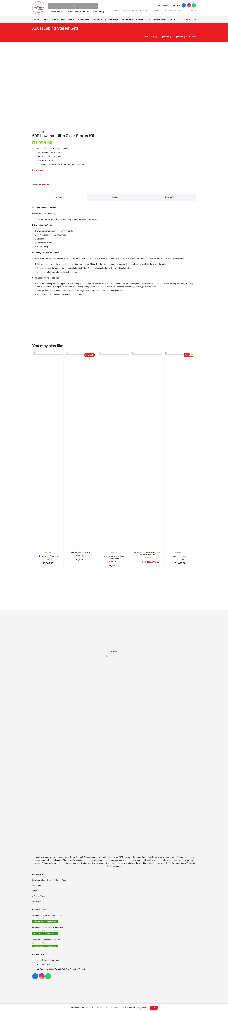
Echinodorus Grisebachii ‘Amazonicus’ (48, 927)
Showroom (154, 11)
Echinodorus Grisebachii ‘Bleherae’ (46, 940)
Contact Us (191, 11)
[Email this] (35, 179)
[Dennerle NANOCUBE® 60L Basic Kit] (48, 451)
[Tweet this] (46, 179)
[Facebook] (184, 5)
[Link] (38, 8)
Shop (155, 36)
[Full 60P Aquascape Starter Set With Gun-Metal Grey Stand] (147, 451)
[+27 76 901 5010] (34, 964)
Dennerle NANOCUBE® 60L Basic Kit (47, 556)
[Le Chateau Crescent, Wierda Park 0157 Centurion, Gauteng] (34, 969)
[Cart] (180, 19)
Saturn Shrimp (38, 131)
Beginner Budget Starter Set (180, 556)
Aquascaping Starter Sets (55, 28)
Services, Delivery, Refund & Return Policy (130, 11)
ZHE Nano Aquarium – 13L (81, 553)
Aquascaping (165, 36)
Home (147, 36)
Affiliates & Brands (176, 11)
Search (68, 6)
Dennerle (47, 553)
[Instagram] (189, 5)
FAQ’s (164, 11)
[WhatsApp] (194, 5)
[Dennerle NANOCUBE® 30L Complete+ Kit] (114, 451)
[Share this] (40, 179)
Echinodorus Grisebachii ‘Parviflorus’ (47, 915)
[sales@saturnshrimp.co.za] (34, 960)
